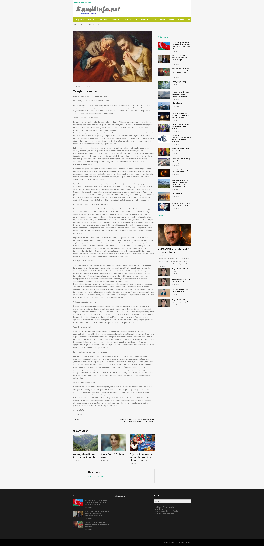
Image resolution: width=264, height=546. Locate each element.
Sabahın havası (177, 103)
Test (83, 86)
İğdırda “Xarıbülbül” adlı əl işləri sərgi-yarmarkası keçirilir (180, 126)
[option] (86, 447)
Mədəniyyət (115, 20)
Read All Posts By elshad (96, 476)
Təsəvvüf (127, 20)
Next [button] (153, 450)
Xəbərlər (88, 86)
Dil (136, 20)
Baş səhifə (80, 20)
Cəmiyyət (91, 20)
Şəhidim (77, 419)
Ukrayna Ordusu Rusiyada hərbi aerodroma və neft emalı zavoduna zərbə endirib (97, 524)
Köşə (154, 20)
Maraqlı (181, 20)
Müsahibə (103, 20)
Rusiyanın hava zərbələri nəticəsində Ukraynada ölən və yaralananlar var (181, 115)
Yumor (171, 20)
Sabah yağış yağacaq (179, 82)
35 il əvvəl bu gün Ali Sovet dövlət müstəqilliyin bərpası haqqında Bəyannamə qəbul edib (96, 502)
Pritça (162, 20)
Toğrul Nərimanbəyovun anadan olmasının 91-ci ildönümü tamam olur (141, 457)
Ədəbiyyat (144, 20)
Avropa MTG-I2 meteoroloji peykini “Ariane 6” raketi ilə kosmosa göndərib (181, 161)
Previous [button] (74, 450)
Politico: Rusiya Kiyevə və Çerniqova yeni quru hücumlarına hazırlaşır (180, 94)
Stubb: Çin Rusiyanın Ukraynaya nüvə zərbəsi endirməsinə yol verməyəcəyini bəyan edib (97, 513)
